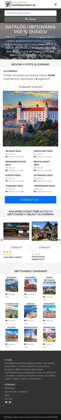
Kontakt (8, 399)
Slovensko (10, 71)
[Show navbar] (55, 4)
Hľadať (32, 19)
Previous (1, 239)
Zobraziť (16, 247)
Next (59, 239)
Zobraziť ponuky (30, 87)
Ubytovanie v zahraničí (16, 391)
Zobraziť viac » (30, 199)
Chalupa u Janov (12, 257)
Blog (6, 395)
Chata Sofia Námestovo (38, 258)
